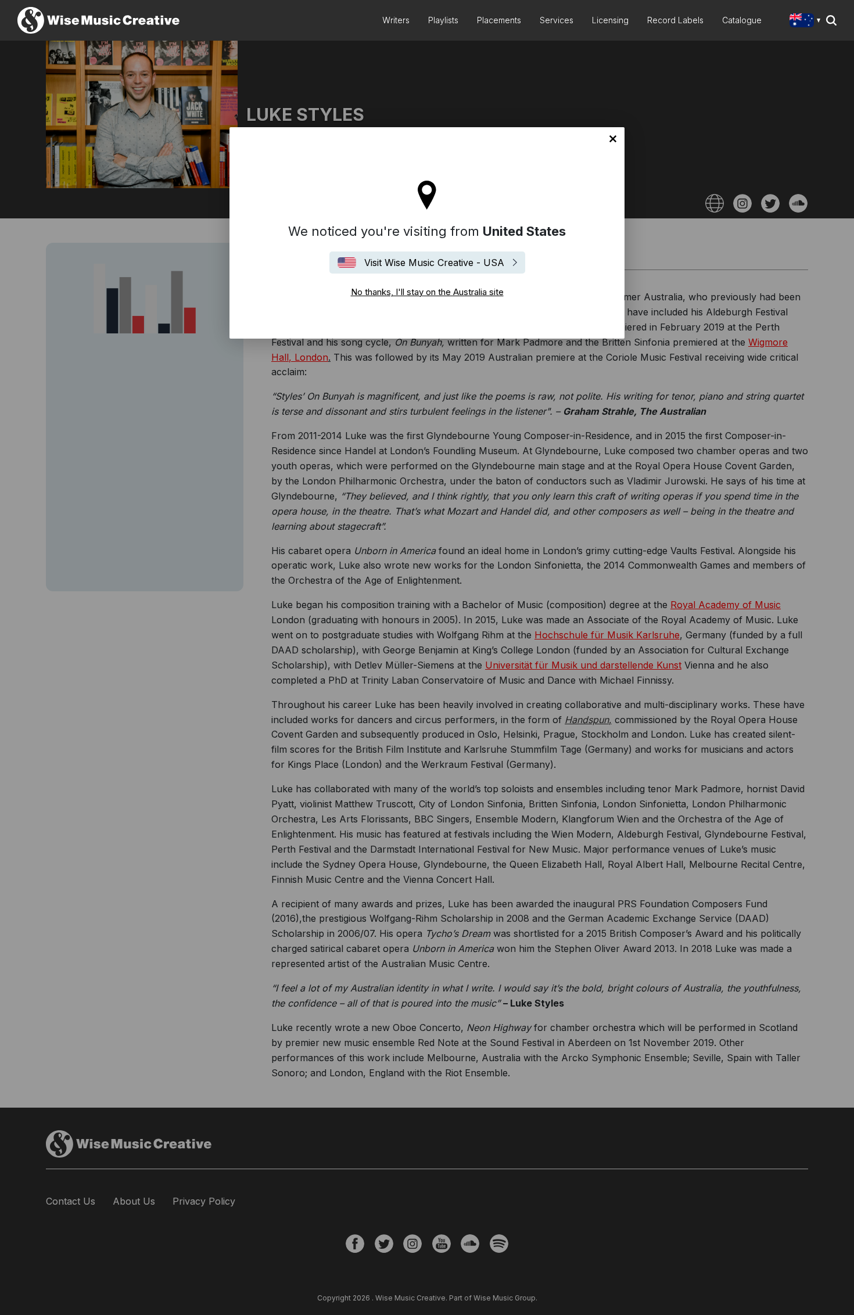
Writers (396, 20)
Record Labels (675, 20)
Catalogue (742, 20)
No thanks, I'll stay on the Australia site (613, 138)
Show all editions (807, 22)
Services (556, 20)
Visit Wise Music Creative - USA (434, 262)
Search (831, 20)
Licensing (610, 20)
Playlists (443, 20)
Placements (499, 20)
